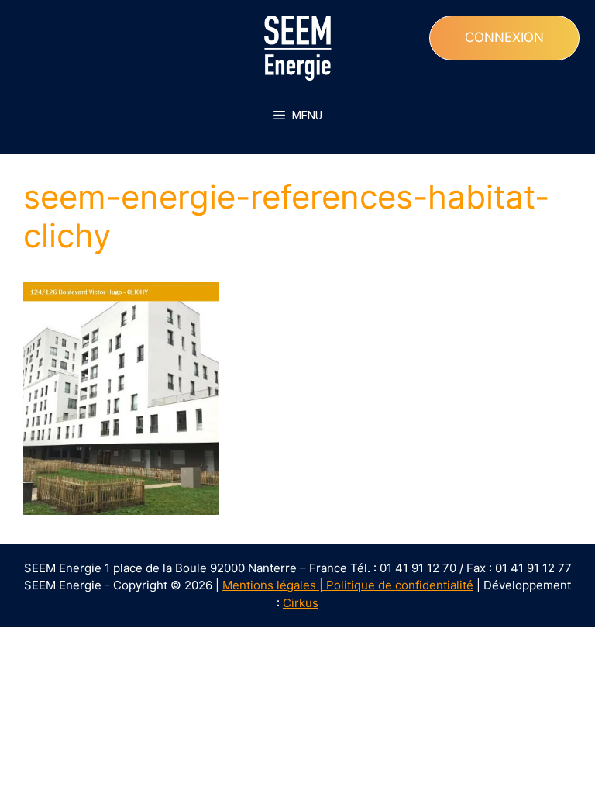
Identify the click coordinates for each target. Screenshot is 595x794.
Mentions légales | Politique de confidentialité (347, 585)
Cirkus (300, 603)
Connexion (504, 37)
